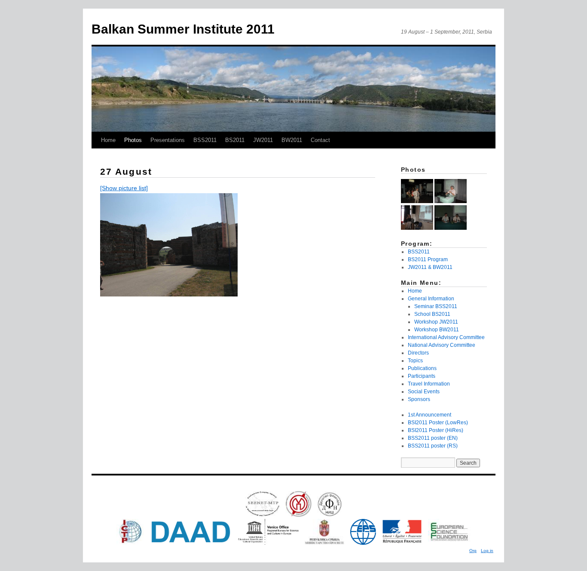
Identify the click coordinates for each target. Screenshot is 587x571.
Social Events (424, 392)
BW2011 (291, 140)
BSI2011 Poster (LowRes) (438, 423)
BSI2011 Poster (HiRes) (435, 430)
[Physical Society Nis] (329, 515)
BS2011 (235, 140)
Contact (320, 140)
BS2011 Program (428, 259)
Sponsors (419, 399)
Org (473, 550)
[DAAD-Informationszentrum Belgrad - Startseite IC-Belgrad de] (191, 543)
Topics (415, 361)
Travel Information (429, 384)
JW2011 (263, 140)
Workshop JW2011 (436, 322)
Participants (421, 376)
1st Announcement (429, 415)
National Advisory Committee (441, 345)
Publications (422, 368)
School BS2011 (432, 314)
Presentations (167, 140)
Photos (133, 140)
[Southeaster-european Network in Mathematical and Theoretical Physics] (262, 515)
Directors (418, 353)
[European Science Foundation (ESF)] (449, 543)
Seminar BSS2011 (435, 306)
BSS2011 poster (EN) (433, 438)
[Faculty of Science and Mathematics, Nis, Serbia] (299, 515)
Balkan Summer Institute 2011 (183, 29)
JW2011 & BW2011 (430, 267)
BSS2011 (205, 140)
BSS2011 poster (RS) (433, 446)
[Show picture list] (124, 188)
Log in (487, 550)
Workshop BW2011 (436, 330)
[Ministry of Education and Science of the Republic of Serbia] (324, 543)
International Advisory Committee (446, 337)
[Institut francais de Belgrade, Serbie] (402, 543)
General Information (431, 299)
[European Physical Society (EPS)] (363, 543)
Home (108, 140)
